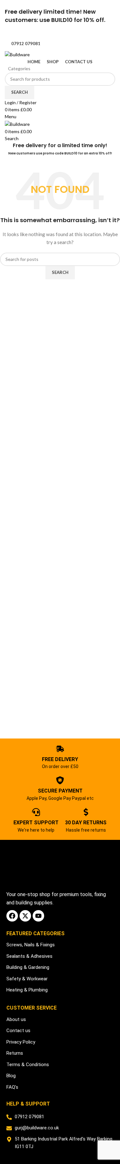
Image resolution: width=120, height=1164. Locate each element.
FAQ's (12, 1087)
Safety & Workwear (27, 979)
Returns (14, 1053)
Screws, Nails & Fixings (30, 945)
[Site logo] (17, 54)
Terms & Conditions (27, 1064)
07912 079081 (25, 43)
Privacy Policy (20, 1042)
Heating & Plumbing (27, 990)
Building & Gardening (27, 967)
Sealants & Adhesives (29, 956)
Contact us (18, 1030)
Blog (11, 1076)
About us (16, 1019)
